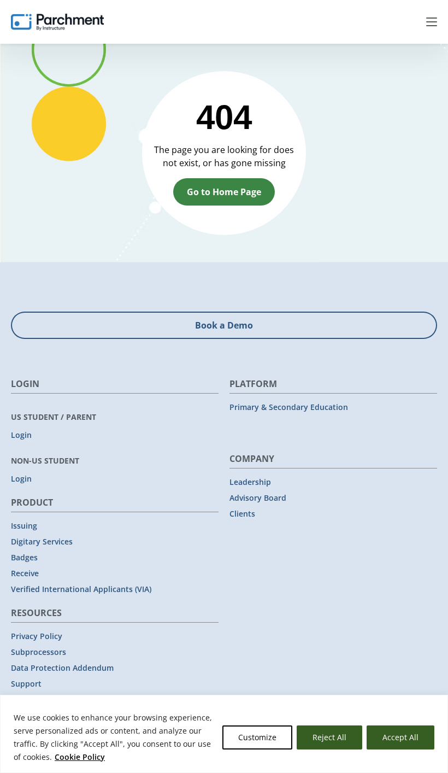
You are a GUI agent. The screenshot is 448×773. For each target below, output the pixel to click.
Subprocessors (38, 652)
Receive (25, 573)
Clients (242, 513)
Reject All (329, 737)
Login (21, 435)
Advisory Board (257, 498)
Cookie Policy (80, 757)
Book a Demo (224, 325)
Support (26, 683)
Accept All (400, 737)
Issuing (24, 525)
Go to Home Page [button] (224, 192)
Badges (24, 557)
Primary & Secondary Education (288, 407)
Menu (431, 21)
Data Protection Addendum (62, 668)
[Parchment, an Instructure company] (57, 22)
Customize (257, 737)
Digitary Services (42, 541)
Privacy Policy (36, 636)
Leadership (250, 482)
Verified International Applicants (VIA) (81, 589)
